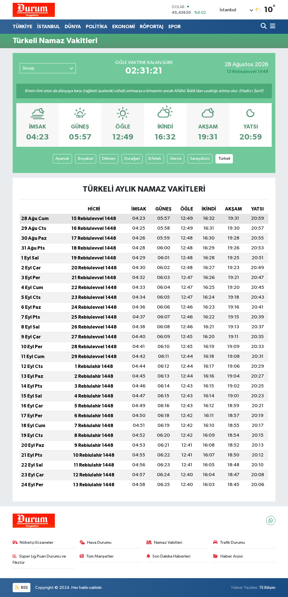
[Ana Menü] (272, 27)
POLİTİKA (96, 26)
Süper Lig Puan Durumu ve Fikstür (39, 559)
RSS (24, 587)
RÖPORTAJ (151, 26)
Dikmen (109, 158)
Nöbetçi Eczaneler (36, 542)
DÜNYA (73, 26)
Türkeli (224, 158)
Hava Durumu (99, 542)
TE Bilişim (267, 587)
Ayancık (62, 158)
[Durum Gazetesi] (34, 9)
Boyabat (86, 158)
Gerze (176, 158)
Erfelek (154, 158)
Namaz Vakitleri (168, 542)
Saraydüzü (200, 158)
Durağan (132, 158)
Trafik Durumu (232, 542)
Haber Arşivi (231, 556)
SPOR (174, 26)
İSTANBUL (48, 26)
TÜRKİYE (22, 26)
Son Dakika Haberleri (171, 556)
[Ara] (264, 27)
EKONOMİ (123, 26)
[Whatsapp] (270, 520)
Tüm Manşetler (100, 556)
